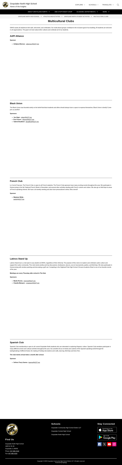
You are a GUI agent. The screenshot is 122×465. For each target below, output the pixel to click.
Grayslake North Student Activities (77, 16)
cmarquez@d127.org (32, 283)
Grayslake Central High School (61, 431)
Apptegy (64, 462)
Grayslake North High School (28, 16)
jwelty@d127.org (18, 199)
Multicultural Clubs (101, 16)
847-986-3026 (12, 453)
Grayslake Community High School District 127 (66, 427)
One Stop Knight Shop (63, 12)
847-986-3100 (14, 451)
